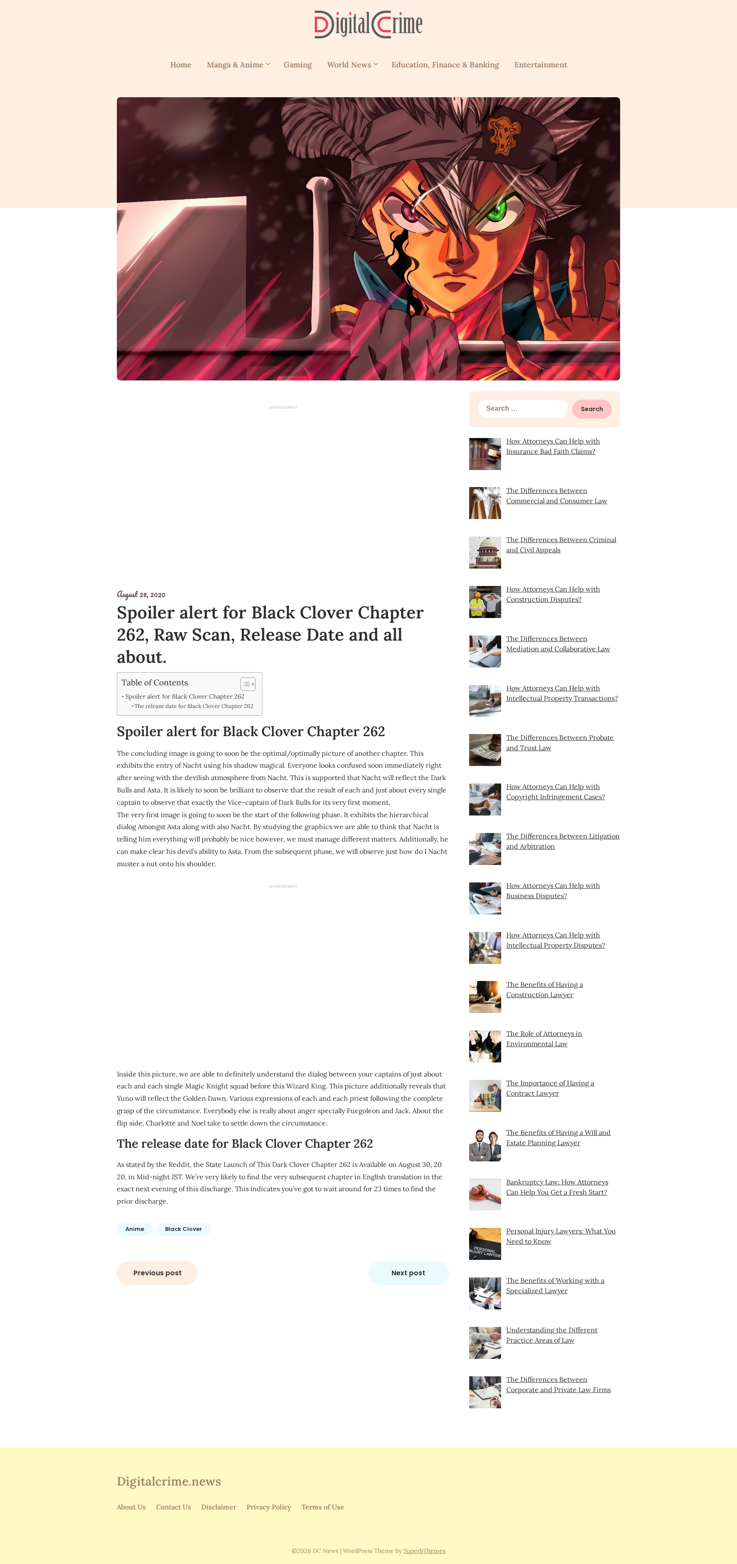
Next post (408, 1273)
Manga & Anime (235, 65)
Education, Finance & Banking (445, 65)
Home (181, 65)
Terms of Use (323, 1507)
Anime (134, 1229)
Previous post (157, 1273)
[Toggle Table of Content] (243, 684)
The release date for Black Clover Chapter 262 (193, 706)
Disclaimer (218, 1507)
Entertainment (540, 65)
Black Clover (183, 1229)
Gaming (298, 65)
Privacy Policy (269, 1507)
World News (349, 65)
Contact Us (173, 1507)
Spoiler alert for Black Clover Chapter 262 (184, 696)
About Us (131, 1507)
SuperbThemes (424, 1551)
